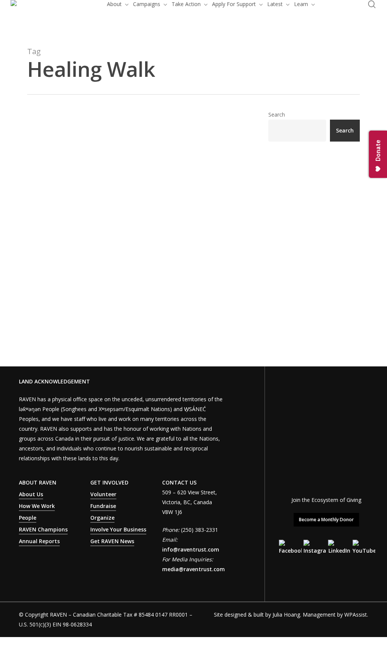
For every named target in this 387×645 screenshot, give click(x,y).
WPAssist (355, 614)
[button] (326, 520)
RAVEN (48, 225)
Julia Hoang (286, 614)
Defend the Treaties (81, 225)
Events (111, 225)
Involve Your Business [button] (118, 529)
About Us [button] (31, 494)
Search (276, 114)
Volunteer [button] (103, 494)
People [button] (27, 517)
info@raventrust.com (190, 549)
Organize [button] (102, 517)
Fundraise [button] (103, 505)
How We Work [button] (37, 505)
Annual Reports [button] (39, 541)
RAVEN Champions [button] (43, 529)
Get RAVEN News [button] (112, 541)
